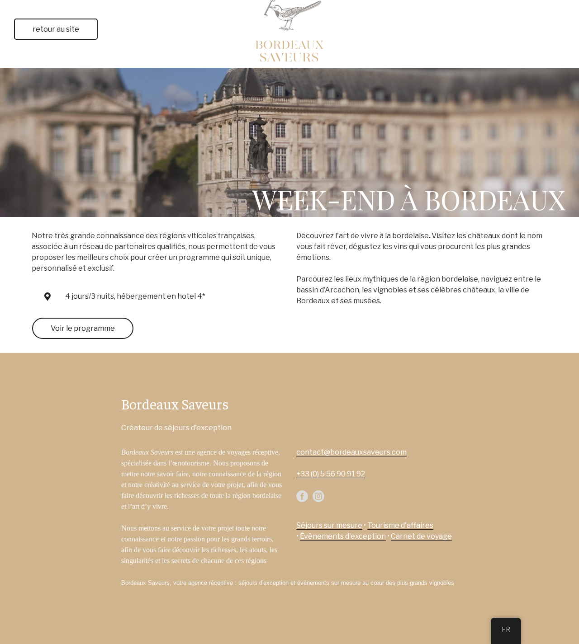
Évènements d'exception (343, 536)
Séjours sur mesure (329, 525)
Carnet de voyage (421, 536)
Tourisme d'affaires (400, 525)
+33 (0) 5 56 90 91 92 (330, 474)
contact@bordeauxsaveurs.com (351, 452)
